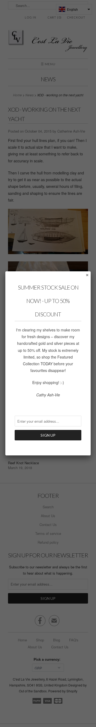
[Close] (87, 274)
